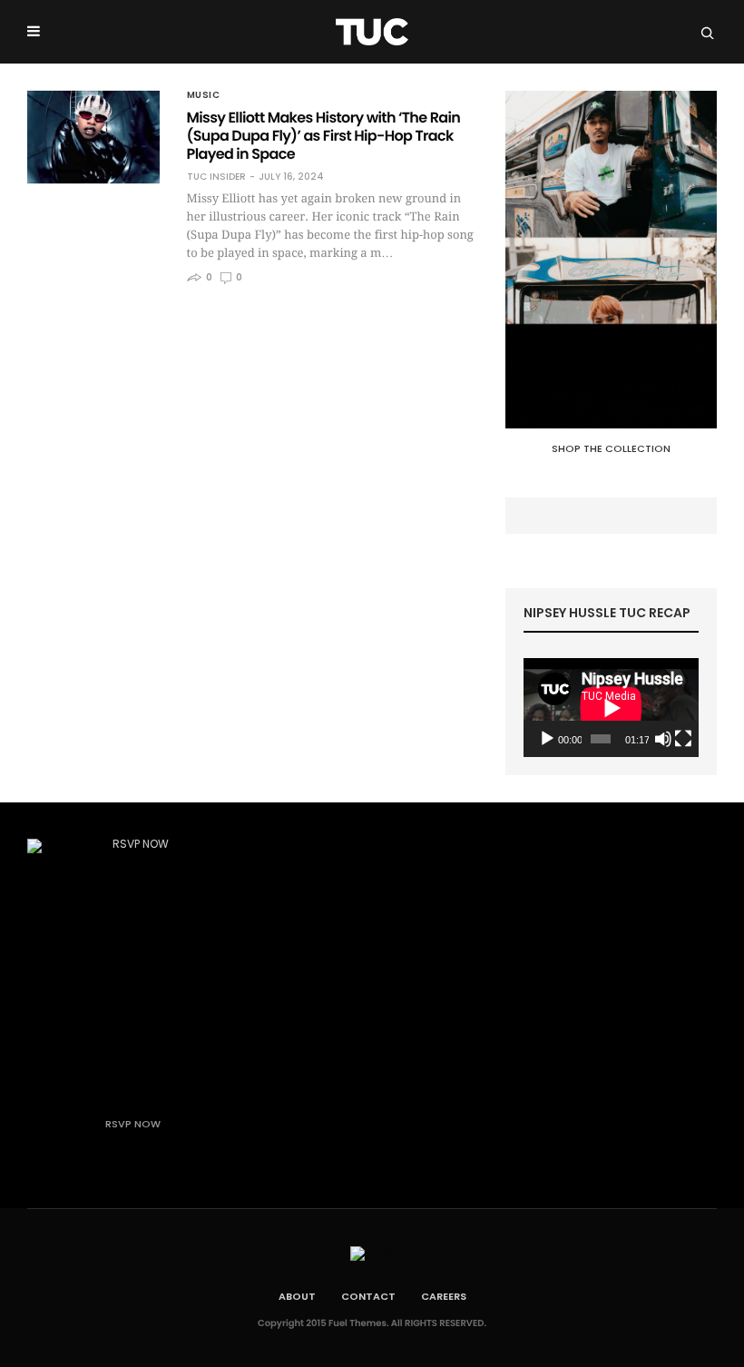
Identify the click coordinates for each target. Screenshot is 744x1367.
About (297, 1296)
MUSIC (203, 95)
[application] (611, 707)
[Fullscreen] (683, 739)
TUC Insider (216, 177)
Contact (368, 1296)
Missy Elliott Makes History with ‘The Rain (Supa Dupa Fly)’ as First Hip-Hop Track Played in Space (324, 135)
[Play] (547, 739)
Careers (443, 1296)
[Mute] (663, 739)
